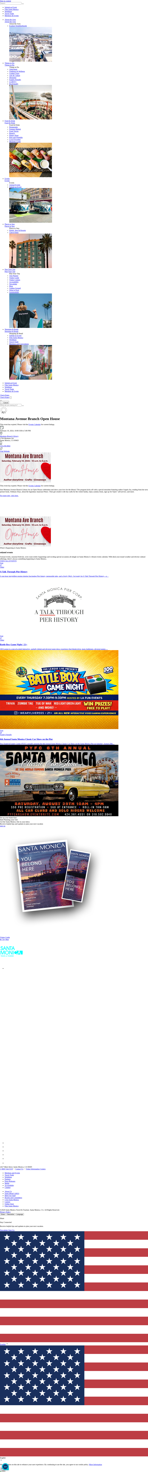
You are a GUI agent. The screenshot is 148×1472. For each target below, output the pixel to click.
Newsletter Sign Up (7, 1230)
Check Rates (13, 232)
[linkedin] (6, 1155)
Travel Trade (9, 14)
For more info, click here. (9, 496)
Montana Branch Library (9, 436)
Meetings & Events (12, 16)
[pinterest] (6, 1159)
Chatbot (7, 1187)
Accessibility (9, 1185)
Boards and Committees (13, 1198)
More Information (95, 1465)
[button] (74, 1402)
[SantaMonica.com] (11, 963)
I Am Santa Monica (12, 1200)
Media (7, 1183)
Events (7, 179)
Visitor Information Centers (36, 1169)
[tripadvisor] (7, 1163)
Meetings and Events (12, 1173)
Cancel (5, 403)
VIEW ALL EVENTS (8, 561)
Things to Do (9, 63)
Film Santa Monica (11, 9)
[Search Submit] (23, 3)
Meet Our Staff (10, 1196)
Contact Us (19, 1169)
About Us (8, 1191)
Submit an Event (11, 7)
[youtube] (6, 1151)
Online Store (9, 1204)
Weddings (8, 11)
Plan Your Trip (10, 269)
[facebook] (6, 968)
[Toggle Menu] (1, 400)
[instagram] (6, 1147)
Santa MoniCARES (12, 1193)
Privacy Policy (5, 1212)
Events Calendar (35, 424)
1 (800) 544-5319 (6, 1169)
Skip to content (5, 1)
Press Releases (10, 1181)
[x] (76, 1143)
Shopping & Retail (11, 329)
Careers (7, 1202)
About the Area (10, 20)
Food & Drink (10, 121)
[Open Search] (11, 397)
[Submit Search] (23, 405)
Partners (8, 1179)
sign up (2, 826)
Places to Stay (10, 224)
